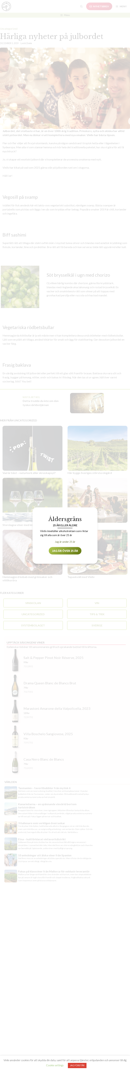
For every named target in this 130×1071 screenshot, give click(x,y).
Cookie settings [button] (55, 1065)
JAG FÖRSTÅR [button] (77, 1065)
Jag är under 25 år (65, 541)
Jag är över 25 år (65, 550)
